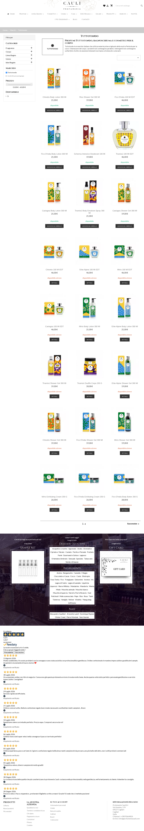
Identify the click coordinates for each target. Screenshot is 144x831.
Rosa (86, 596)
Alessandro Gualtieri (58, 614)
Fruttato (90, 552)
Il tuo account (59, 802)
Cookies (30, 825)
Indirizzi (53, 814)
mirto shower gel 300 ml (124, 440)
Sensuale (72, 559)
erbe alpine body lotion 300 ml (125, 326)
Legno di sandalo (74, 583)
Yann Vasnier (84, 617)
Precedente (8, 652)
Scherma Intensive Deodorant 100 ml (89, 154)
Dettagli (54, 283)
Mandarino (75, 586)
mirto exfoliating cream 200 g (54, 497)
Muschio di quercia (60, 593)
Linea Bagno (11, 55)
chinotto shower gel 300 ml (54, 440)
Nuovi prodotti (8, 808)
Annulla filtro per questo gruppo (15, 76)
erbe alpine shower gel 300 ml (125, 383)
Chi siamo (30, 813)
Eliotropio (86, 576)
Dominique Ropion (87, 614)
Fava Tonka (55, 579)
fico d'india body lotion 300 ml (54, 154)
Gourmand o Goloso (71, 555)
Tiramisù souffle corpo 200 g (89, 383)
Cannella (77, 573)
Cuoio (78, 576)
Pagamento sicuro (33, 816)
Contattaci (30, 819)
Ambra (59, 573)
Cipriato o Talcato (57, 552)
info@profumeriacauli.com (129, 819)
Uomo (8, 59)
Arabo (79, 549)
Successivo (133, 524)
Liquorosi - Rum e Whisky (59, 586)
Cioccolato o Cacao (61, 576)
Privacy (29, 822)
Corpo (8, 52)
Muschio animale (68, 589)
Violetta (78, 600)
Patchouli (54, 596)
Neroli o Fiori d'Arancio (78, 593)
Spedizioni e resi (32, 808)
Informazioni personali (58, 805)
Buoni (52, 817)
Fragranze (10, 48)
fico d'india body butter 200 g (125, 497)
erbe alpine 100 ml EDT (90, 270)
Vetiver (71, 600)
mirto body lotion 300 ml (89, 326)
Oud (89, 593)
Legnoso (83, 555)
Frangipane (69, 579)
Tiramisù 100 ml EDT (125, 154)
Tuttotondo (12, 72)
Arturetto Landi (73, 614)
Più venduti (7, 811)
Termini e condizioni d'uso (36, 811)
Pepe (76, 596)
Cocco (72, 576)
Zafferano (72, 603)
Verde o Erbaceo (72, 562)
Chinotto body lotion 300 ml (54, 97)
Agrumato (72, 549)
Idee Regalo (10, 62)
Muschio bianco (82, 589)
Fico (62, 579)
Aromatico (87, 549)
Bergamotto (68, 573)
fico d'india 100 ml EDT (125, 97)
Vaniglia (64, 600)
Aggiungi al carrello (54, 110)
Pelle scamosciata (66, 596)
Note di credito (55, 811)
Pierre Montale (72, 617)
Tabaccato (88, 559)
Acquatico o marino (59, 549)
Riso (81, 596)
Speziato (79, 559)
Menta (91, 586)
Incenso (87, 579)
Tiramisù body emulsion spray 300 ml (89, 212)
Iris (92, 579)
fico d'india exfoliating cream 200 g (89, 497)
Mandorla (84, 586)
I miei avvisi (54, 820)
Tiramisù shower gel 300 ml (54, 383)
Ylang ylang (86, 600)
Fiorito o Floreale (79, 552)
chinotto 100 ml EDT (54, 270)
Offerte (6, 805)
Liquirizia (85, 583)
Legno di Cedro (61, 583)
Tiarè (91, 596)
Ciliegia (84, 573)
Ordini (52, 808)
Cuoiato (68, 552)
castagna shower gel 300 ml (124, 211)
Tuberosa (56, 600)
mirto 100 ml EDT (124, 270)
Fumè (60, 555)
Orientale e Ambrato (60, 559)
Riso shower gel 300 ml (89, 97)
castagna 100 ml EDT (54, 326)
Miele (58, 589)
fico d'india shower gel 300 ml (89, 440)
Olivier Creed (60, 617)
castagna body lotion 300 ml (54, 211)
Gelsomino (79, 579)
